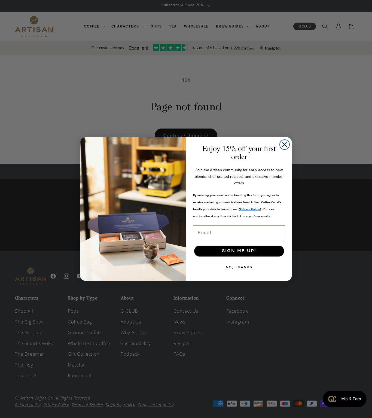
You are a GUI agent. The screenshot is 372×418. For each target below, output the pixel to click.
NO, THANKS (239, 267)
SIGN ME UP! (239, 251)
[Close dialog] (284, 144)
